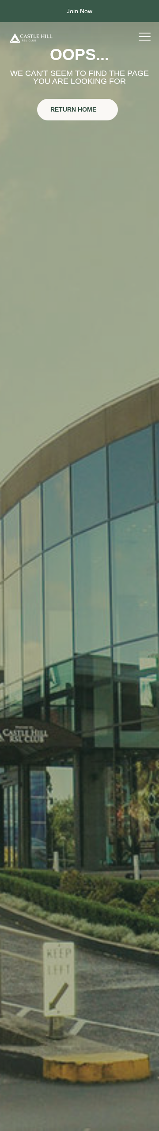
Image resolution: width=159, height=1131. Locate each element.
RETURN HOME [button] (74, 109)
